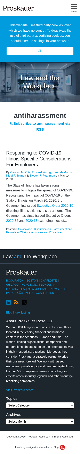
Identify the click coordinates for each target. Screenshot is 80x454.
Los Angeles (15, 289)
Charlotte (49, 280)
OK (40, 51)
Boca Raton (14, 280)
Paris (10, 293)
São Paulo (25, 293)
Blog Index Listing (18, 312)
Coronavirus (25, 229)
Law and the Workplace (40, 82)
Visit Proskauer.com (19, 390)
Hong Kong (30, 284)
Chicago (12, 284)
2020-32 (12, 220)
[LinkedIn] (8, 302)
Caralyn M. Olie (20, 172)
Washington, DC (47, 293)
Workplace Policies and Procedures (41, 232)
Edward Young (41, 172)
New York (58, 289)
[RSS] (16, 302)
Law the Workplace (30, 256)
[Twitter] (24, 302)
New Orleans (38, 289)
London (46, 284)
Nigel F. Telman (16, 175)
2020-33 (31, 220)
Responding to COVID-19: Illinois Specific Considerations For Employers (39, 158)
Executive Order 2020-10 (55, 205)
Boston (32, 280)
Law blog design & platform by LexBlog (37, 447)
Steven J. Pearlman (42, 175)
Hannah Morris (62, 172)
